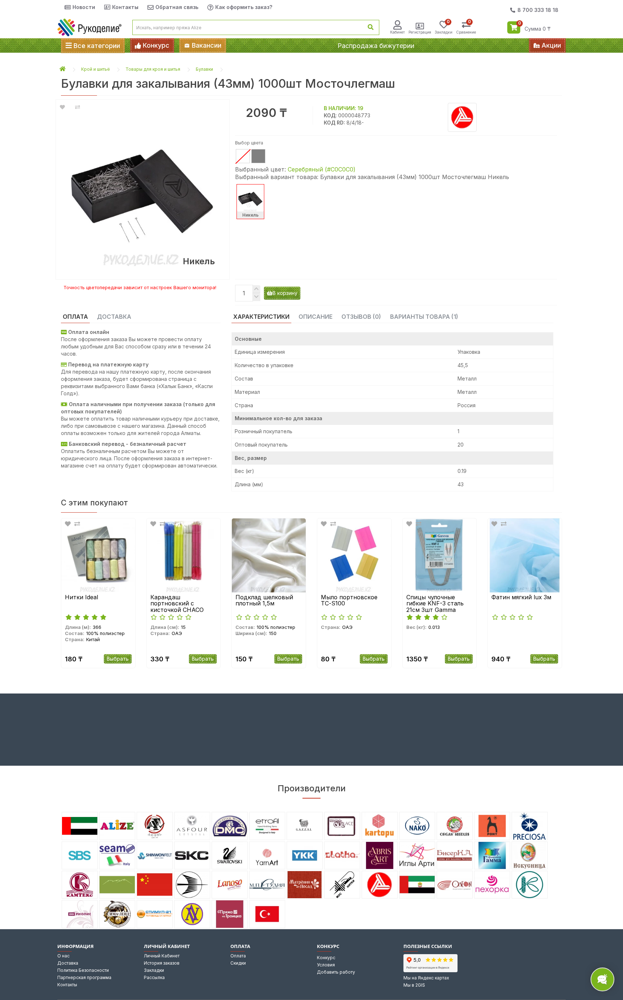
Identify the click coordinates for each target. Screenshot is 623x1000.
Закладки (154, 970)
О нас (63, 955)
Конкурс (326, 957)
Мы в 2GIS (414, 985)
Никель (250, 215)
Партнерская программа (84, 977)
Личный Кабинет (162, 955)
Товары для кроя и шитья (152, 69)
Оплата (238, 955)
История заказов (162, 963)
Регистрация (419, 32)
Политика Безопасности (83, 970)
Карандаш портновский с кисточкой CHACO (177, 603)
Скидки (238, 963)
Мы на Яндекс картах (426, 978)
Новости (83, 7)
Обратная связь (176, 7)
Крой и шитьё (95, 69)
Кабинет (397, 32)
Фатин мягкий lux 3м (521, 597)
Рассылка (154, 977)
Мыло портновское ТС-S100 (349, 600)
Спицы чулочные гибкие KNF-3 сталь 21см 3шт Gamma (435, 603)
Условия (326, 965)
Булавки (204, 69)
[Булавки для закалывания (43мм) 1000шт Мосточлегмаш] (142, 186)
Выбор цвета (249, 142)
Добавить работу (336, 972)
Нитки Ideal (81, 597)
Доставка (67, 963)
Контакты (125, 7)
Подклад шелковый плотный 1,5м (264, 600)
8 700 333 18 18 (537, 10)
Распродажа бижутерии (375, 45)
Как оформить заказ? (243, 7)
